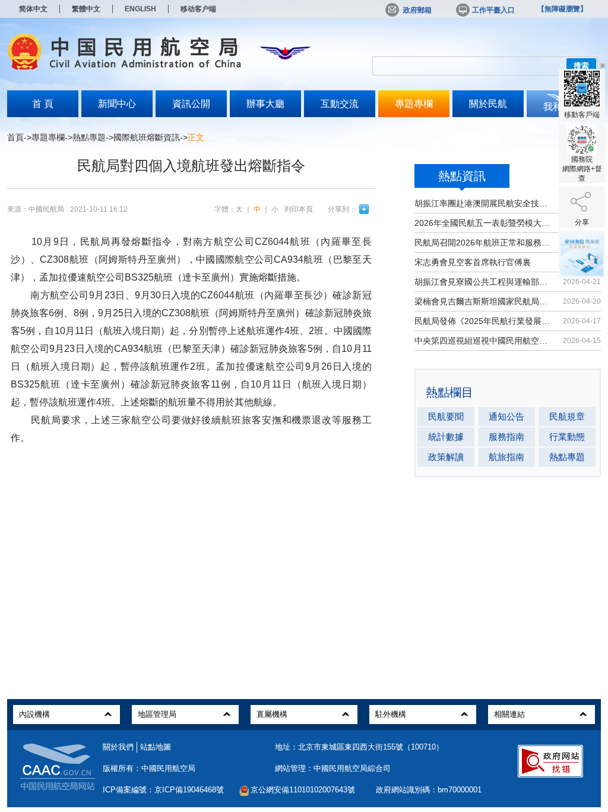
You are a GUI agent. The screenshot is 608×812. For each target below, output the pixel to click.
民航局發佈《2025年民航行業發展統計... (483, 321)
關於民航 (488, 104)
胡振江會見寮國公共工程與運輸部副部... (483, 282)
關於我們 (118, 746)
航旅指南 (506, 457)
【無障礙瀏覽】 (562, 9)
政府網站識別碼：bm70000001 (429, 789)
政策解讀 (446, 457)
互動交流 (340, 104)
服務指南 (506, 437)
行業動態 (567, 437)
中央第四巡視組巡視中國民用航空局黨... (483, 340)
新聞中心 (117, 104)
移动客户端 (198, 9)
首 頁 (42, 104)
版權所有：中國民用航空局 (149, 768)
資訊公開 (191, 104)
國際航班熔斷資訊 (146, 137)
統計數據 (446, 437)
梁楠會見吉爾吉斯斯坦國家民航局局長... (483, 301)
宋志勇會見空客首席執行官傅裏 (472, 262)
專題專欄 (414, 104)
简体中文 (33, 9)
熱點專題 (89, 137)
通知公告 (506, 416)
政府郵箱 (417, 10)
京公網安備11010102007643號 (303, 789)
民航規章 (567, 416)
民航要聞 (446, 416)
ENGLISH (140, 9)
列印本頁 (298, 209)
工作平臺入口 (493, 10)
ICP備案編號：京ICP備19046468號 (163, 789)
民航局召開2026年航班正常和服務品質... (483, 242)
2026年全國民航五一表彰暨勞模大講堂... (483, 223)
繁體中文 (86, 9)
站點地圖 (155, 746)
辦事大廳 (265, 104)
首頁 (15, 137)
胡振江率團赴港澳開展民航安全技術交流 (483, 203)
